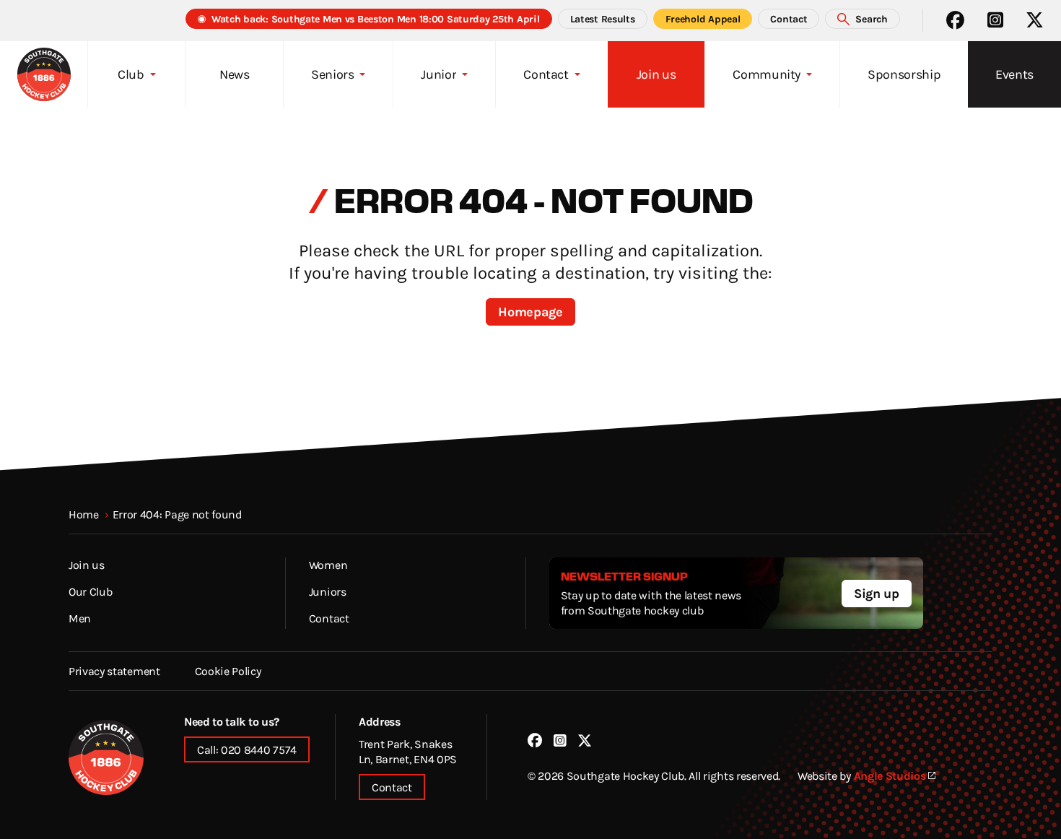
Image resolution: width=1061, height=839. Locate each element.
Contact (329, 618)
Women (328, 564)
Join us (87, 564)
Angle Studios (890, 775)
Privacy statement (114, 671)
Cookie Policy (228, 671)
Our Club (90, 591)
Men (80, 618)
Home (84, 514)
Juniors (327, 591)
